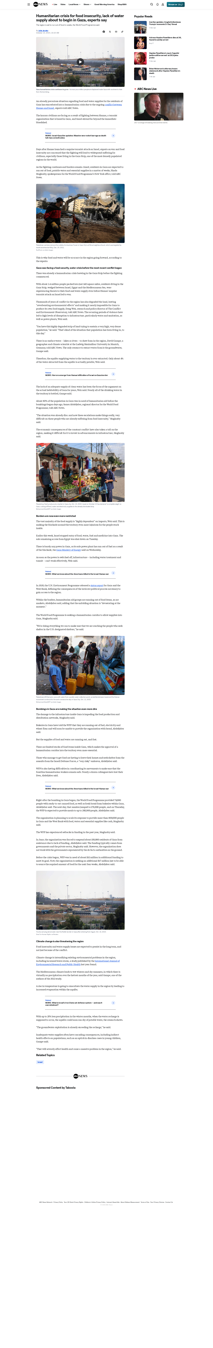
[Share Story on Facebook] (103, 31)
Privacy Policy (58, 1202)
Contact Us (169, 1202)
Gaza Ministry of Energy (68, 549)
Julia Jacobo (43, 30)
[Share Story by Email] (116, 31)
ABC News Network (46, 1202)
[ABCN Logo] (40, 4)
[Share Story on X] (110, 31)
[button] (28, 4)
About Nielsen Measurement (130, 1202)
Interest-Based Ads (113, 1202)
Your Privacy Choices (157, 1202)
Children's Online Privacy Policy (95, 1202)
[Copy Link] (122, 31)
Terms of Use (145, 1202)
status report (96, 585)
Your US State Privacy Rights (73, 1202)
